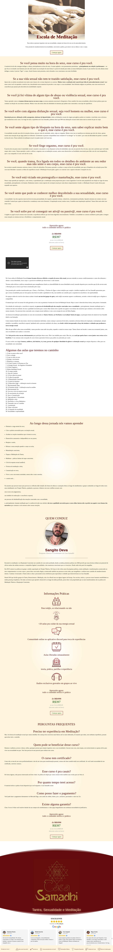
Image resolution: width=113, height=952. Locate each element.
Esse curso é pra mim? (23, 845)
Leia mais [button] (61, 945)
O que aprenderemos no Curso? (49, 845)
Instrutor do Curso (92, 845)
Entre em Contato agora (106, 845)
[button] (112, 938)
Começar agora (56, 52)
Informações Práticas (65, 845)
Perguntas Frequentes (79, 845)
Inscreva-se (35, 845)
